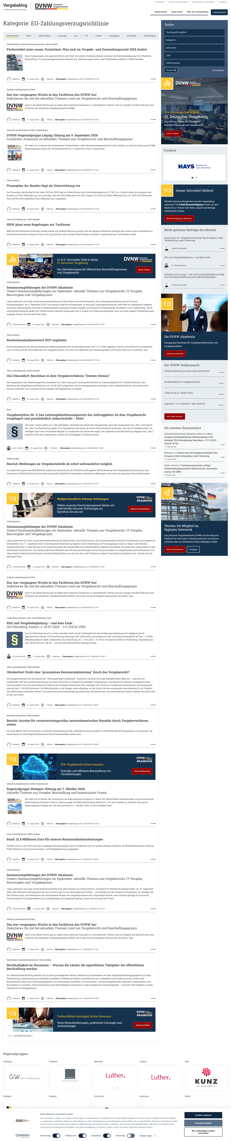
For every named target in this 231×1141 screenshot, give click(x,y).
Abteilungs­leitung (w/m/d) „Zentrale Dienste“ (187, 371)
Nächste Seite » (25, 1036)
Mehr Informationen (175, 549)
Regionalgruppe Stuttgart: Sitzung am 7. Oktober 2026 (46, 789)
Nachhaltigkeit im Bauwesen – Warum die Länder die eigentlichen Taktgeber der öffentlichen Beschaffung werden (75, 967)
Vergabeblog (15, 5)
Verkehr (98, 36)
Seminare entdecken (175, 354)
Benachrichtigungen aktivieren (179, 218)
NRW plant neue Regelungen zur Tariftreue (38, 224)
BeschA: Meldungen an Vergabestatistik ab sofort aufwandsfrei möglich (59, 464)
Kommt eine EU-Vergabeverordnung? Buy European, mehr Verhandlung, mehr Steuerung (193, 239)
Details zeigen (146, 1136)
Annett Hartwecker (179, 248)
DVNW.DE (223, 2)
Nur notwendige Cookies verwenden (203, 1132)
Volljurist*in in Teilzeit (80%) (178, 392)
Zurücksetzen (218, 70)
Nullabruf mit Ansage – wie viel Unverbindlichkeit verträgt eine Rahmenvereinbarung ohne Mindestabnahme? (194, 275)
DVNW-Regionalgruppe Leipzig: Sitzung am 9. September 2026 (52, 135)
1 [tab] (192, 177)
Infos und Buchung (142, 771)
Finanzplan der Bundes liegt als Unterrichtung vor (43, 186)
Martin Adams (171, 465)
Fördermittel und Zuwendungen (32, 44)
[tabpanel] (194, 169)
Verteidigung (114, 36)
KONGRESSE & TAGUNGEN (203, 2)
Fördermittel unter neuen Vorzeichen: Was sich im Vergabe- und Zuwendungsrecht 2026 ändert (77, 49)
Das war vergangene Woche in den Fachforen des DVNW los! (52, 95)
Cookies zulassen (203, 1115)
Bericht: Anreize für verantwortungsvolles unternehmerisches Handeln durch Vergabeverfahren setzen (77, 722)
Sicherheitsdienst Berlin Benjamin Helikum (184, 434)
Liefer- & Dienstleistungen (16, 219)
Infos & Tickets (172, 133)
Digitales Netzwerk (178, 2)
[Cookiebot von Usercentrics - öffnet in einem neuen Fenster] (22, 1136)
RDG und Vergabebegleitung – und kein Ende (39, 623)
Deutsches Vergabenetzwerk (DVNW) (21, 89)
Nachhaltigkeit (150, 36)
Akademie (159, 2)
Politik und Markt (51, 44)
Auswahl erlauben (203, 1123)
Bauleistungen (12, 960)
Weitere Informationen (140, 509)
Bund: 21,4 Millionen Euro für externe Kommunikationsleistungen (55, 839)
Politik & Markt (44, 36)
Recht (28, 36)
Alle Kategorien (12, 36)
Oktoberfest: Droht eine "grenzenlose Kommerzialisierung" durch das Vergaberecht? (68, 672)
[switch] (82, 1136)
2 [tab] (196, 177)
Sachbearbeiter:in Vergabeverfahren (182, 382)
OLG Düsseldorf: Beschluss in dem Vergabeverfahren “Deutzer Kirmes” (58, 376)
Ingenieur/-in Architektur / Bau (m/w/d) (184, 403)
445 (16, 1036)
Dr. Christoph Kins (19, 656)
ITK (86, 36)
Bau (76, 36)
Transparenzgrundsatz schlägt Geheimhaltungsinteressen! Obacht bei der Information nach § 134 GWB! (190, 468)
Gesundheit (131, 36)
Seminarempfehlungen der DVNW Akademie (40, 287)
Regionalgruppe (42, 130)
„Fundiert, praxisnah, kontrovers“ (14, 10)
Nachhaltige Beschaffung (16, 715)
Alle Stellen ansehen (175, 416)
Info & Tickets (144, 270)
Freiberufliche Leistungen (16, 618)
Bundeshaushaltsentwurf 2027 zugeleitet (36, 340)
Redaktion (16, 79)
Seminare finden (143, 1025)
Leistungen (62, 36)
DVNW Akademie (13, 44)
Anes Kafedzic (17, 448)
